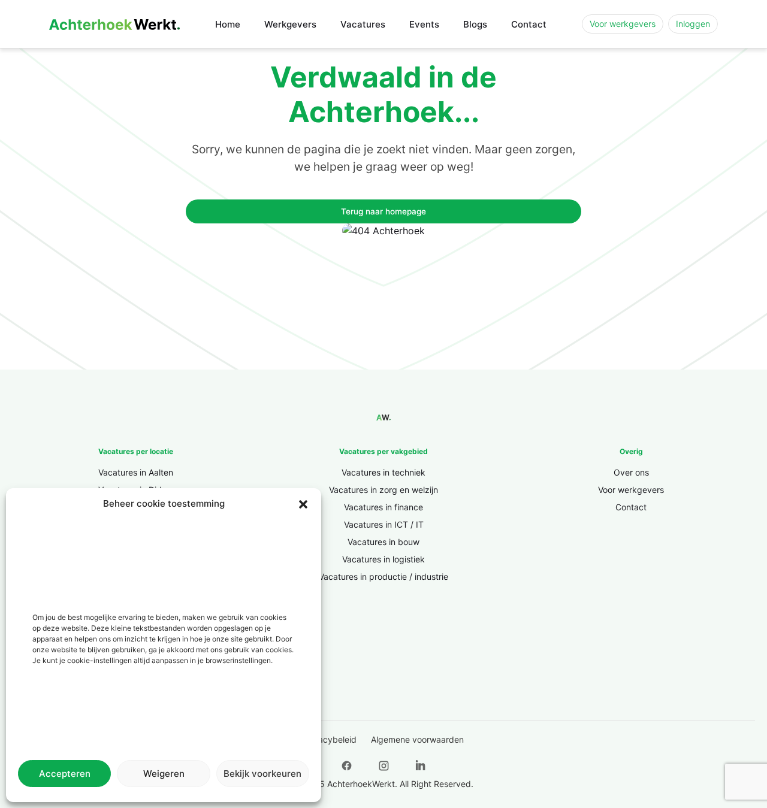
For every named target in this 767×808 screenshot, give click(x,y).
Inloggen (693, 24)
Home (227, 24)
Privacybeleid (330, 739)
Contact (528, 24)
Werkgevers (290, 24)
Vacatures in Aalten (135, 472)
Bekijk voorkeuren (262, 773)
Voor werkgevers (623, 24)
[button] (303, 504)
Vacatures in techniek (383, 472)
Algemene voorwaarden (417, 739)
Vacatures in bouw (383, 542)
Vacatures (362, 24)
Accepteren (64, 773)
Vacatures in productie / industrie (383, 576)
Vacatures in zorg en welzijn (383, 490)
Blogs (475, 24)
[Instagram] (383, 766)
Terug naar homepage (383, 211)
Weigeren (164, 773)
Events (424, 24)
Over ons (631, 472)
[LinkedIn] (420, 766)
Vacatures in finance (383, 507)
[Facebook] (346, 766)
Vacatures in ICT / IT (384, 524)
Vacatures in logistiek (383, 559)
